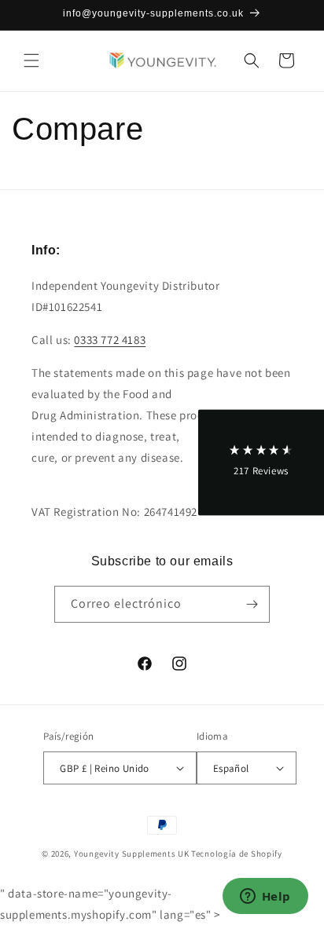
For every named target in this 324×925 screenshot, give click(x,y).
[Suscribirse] (251, 604)
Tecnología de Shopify (236, 853)
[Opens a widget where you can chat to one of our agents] (265, 897)
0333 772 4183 (109, 339)
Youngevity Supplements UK (132, 853)
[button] (31, 60)
